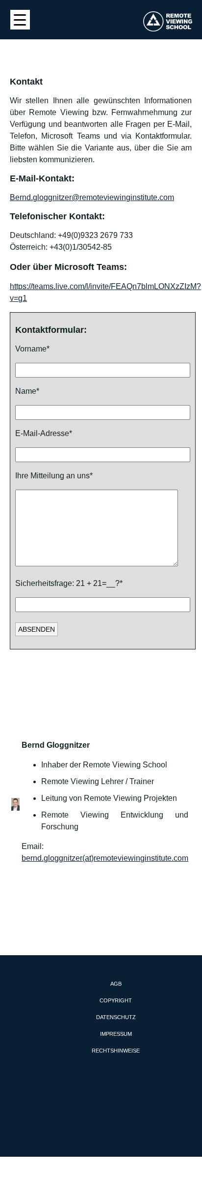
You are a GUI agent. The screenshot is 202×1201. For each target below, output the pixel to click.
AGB (116, 984)
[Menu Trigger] (20, 19)
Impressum (116, 1034)
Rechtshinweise (116, 1051)
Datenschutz (116, 1017)
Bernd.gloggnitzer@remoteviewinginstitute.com (92, 197)
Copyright (116, 1000)
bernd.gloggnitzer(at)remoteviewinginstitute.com (105, 858)
